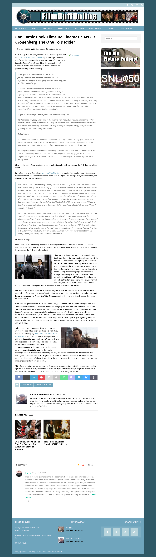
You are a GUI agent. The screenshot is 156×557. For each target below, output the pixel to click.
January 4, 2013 (24, 49)
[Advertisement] (121, 105)
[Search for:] (121, 38)
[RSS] (142, 5)
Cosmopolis (27, 385)
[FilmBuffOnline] (78, 24)
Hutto (28, 473)
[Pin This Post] (41, 377)
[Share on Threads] (94, 377)
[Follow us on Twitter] (132, 5)
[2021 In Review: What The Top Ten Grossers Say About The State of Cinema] (28, 429)
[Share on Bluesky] (86, 377)
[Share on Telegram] (79, 377)
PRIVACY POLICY (21, 543)
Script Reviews (95, 28)
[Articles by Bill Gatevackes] (61, 542)
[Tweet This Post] (26, 377)
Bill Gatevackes (39, 49)
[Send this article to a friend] (49, 377)
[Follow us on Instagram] (137, 5)
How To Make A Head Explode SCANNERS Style (55, 443)
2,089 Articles (59, 394)
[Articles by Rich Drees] (61, 531)
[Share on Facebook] (19, 377)
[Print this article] (56, 377)
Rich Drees (70, 528)
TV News (34, 28)
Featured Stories (55, 49)
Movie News (20, 28)
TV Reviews (79, 28)
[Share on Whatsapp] (64, 377)
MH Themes (58, 552)
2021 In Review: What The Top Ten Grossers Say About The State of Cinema (27, 445)
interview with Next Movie (31, 57)
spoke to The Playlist (50, 173)
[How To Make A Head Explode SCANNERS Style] (57, 429)
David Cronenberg (43, 385)
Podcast (111, 28)
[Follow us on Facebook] (127, 5)
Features (47, 28)
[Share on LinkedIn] (34, 377)
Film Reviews (63, 28)
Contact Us (126, 28)
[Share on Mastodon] (71, 377)
